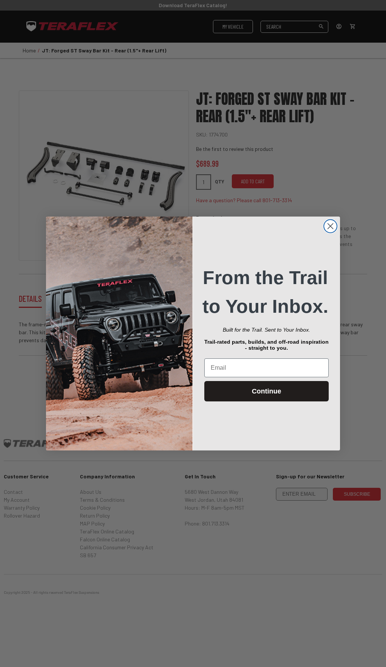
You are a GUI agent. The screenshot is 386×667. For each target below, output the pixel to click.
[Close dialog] (330, 226)
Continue (266, 391)
